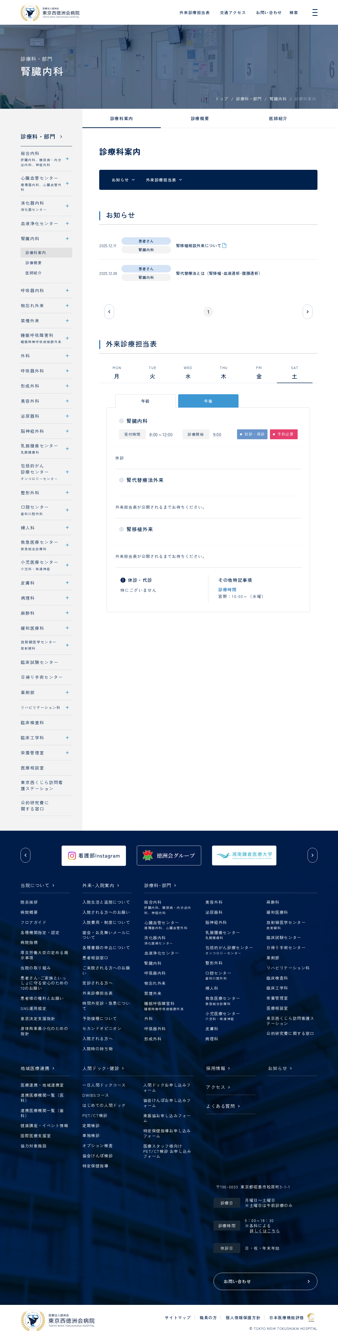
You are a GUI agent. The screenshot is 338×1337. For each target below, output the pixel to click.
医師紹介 (278, 118)
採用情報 (215, 1068)
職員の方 (208, 1317)
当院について (35, 885)
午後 (208, 401)
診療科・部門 (249, 99)
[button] (25, 855)
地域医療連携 (35, 1068)
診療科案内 (121, 118)
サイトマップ (178, 1317)
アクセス (215, 1087)
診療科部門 (157, 885)
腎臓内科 (278, 99)
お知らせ (120, 180)
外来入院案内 (98, 885)
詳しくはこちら (265, 1230)
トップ (221, 99)
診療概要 (200, 118)
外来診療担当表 (194, 12)
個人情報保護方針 (243, 1317)
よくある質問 (220, 1106)
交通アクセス (233, 12)
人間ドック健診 (100, 1068)
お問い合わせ (269, 12)
